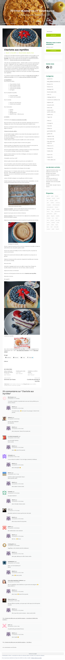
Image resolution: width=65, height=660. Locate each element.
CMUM (33, 349)
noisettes (48, 218)
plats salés (58, 220)
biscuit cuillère (33, 384)
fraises (48, 211)
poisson (48, 222)
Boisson (49, 86)
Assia (9, 509)
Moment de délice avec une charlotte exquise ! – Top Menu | (18, 642)
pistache (52, 220)
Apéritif (48, 78)
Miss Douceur (11, 397)
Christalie (10, 491)
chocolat (51, 200)
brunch (58, 198)
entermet (14, 385)
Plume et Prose (11, 599)
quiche (48, 224)
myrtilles (19, 385)
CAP (48, 94)
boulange (48, 198)
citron (48, 202)
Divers (48, 107)
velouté (57, 229)
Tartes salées (50, 159)
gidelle (9, 526)
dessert (10, 385)
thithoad (10, 417)
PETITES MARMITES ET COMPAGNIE (32, 11)
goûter (48, 133)
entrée (53, 209)
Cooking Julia (11, 544)
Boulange (49, 89)
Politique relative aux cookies (36, 657)
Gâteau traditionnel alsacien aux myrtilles (8, 371)
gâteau (48, 215)
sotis (9, 624)
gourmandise (57, 211)
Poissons (49, 148)
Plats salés (49, 141)
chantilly (6, 385)
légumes (52, 215)
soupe (56, 224)
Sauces (48, 154)
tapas (48, 226)
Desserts (29, 53)
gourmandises (50, 131)
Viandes (49, 151)
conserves (58, 202)
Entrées (49, 110)
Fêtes (48, 120)
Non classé (49, 138)
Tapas (48, 117)
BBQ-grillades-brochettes (53, 81)
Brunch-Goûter (22, 53)
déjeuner (49, 102)
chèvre (56, 200)
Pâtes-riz (49, 145)
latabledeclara (11, 561)
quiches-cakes (50, 112)
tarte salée (56, 226)
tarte (51, 226)
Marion (9, 472)
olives (48, 220)
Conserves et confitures (52, 99)
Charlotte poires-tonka (20, 371)
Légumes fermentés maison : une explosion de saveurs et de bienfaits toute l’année (53, 171)
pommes (53, 222)
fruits (52, 211)
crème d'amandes (56, 204)
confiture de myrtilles (8, 77)
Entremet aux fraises (10, 378)
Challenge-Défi (50, 97)
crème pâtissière (50, 207)
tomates (48, 229)
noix (53, 218)
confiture (52, 202)
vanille (53, 229)
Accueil (13, 23)
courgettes (49, 204)
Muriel (7, 53)
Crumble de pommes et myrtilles (33, 379)
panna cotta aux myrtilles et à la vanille (27, 77)
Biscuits (49, 84)
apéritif (48, 196)
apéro (52, 196)
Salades (49, 114)
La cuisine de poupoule (13, 436)
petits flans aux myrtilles (32, 75)
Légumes (49, 136)
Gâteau (48, 128)
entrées (57, 209)
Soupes (48, 157)
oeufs (48, 143)
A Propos (6, 23)
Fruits (32, 53)
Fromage (49, 123)
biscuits (56, 196)
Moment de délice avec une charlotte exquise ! (20, 60)
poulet (58, 222)
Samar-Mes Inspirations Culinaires (15, 580)
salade (52, 224)
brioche (53, 198)
